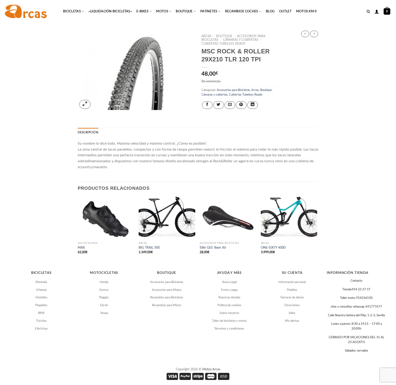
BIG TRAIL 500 (149, 247)
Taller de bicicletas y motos (229, 320)
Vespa (104, 313)
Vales (292, 313)
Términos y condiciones (229, 328)
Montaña (41, 282)
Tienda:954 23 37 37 (356, 289)
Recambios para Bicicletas (166, 297)
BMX (41, 313)
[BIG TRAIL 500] (167, 218)
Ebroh (104, 305)
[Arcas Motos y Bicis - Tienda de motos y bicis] (26, 11)
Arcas (206, 36)
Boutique (184, 11)
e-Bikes (142, 11)
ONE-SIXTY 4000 (273, 247)
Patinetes (208, 11)
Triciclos (41, 320)
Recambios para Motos (166, 305)
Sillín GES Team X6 (213, 247)
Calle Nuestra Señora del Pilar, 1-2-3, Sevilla (356, 315)
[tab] (88, 132)
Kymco (103, 290)
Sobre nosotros (229, 313)
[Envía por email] (230, 105)
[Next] (317, 229)
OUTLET (285, 11)
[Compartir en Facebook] (207, 105)
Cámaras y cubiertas (240, 39)
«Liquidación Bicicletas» (110, 11)
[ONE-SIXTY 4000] (289, 218)
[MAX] (106, 218)
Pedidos (292, 290)
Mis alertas (292, 320)
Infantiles (41, 297)
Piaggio (104, 297)
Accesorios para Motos (167, 290)
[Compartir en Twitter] (218, 105)
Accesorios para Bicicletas (233, 90)
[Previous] (77, 229)
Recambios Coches (241, 11)
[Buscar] (368, 11)
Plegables (41, 305)
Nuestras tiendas (229, 297)
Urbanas (41, 290)
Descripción (88, 132)
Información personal (292, 282)
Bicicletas (72, 11)
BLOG (270, 11)
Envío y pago (229, 290)
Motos (162, 11)
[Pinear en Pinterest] (241, 105)
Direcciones (292, 305)
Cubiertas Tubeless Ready (223, 43)
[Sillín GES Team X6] (228, 218)
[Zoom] (85, 104)
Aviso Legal (229, 282)
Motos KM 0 (306, 11)
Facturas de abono (292, 297)
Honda (104, 282)
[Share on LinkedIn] (252, 105)
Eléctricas (41, 328)
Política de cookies (229, 305)
